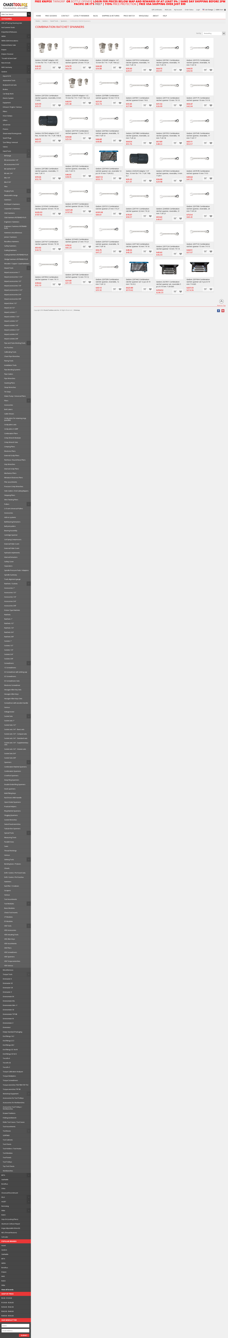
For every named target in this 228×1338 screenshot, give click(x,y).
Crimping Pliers (9, 447)
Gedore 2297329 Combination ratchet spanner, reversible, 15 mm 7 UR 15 (77, 168)
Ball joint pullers (10, 526)
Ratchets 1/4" (9, 628)
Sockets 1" (8, 641)
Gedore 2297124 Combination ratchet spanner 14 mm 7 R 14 (168, 247)
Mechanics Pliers (10, 473)
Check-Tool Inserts (11, 912)
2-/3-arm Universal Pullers (13, 508)
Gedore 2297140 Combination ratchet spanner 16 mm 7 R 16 (137, 245)
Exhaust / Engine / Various (12, 107)
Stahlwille (4, 1179)
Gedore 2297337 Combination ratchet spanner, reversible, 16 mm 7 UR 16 (107, 244)
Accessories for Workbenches (13, 1102)
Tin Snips (7, 392)
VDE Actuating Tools (11, 935)
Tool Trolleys (7, 1162)
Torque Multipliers (9, 1076)
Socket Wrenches (10, 820)
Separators (8, 566)
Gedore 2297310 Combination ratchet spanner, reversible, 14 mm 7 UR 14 (137, 62)
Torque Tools (7, 974)
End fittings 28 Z (8, 1045)
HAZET (3, 1202)
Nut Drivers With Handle (12, 798)
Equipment (7, 103)
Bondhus (4, 1184)
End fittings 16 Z (8, 1036)
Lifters (5, 120)
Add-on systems (10, 517)
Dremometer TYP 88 (10, 1014)
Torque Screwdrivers (10, 1080)
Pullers (6, 504)
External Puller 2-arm (11, 544)
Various (7, 707)
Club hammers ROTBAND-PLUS (15, 217)
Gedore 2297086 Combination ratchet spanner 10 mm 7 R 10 (107, 96)
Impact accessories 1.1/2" (13, 277)
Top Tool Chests (8, 1166)
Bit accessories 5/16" (11, 164)
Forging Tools (9, 191)
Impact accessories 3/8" (12, 299)
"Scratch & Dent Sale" (9, 58)
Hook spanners (9, 789)
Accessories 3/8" (10, 606)
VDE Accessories (10, 930)
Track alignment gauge (12, 579)
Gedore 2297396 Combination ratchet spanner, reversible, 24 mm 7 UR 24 (198, 208)
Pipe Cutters (8, 374)
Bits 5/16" (7, 182)
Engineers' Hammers (11, 222)
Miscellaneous (8, 970)
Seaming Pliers (9, 383)
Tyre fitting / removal (10, 142)
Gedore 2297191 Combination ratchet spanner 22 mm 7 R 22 (137, 210)
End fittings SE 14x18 (10, 1049)
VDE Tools (7, 926)
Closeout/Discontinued (9, 1193)
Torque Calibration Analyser (13, 1072)
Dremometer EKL (9, 1001)
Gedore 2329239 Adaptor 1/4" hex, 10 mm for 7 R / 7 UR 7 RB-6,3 (138, 173)
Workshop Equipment (10, 1094)
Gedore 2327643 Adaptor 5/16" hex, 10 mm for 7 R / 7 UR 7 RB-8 (48, 134)
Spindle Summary (10, 575)
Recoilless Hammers (11, 241)
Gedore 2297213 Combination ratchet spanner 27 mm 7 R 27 (107, 207)
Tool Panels (7, 1157)
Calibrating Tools (10, 352)
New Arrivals (5, 63)
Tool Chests (7, 1144)
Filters (5, 111)
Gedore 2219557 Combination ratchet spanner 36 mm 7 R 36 (77, 205)
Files (5, 186)
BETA (3, 1175)
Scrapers (7, 890)
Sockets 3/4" (8, 654)
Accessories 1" (9, 588)
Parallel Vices (9, 842)
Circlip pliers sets (10, 424)
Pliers (6, 401)
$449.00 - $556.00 (7, 1316)
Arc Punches (8, 347)
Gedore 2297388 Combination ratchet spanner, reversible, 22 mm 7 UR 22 (137, 135)
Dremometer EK (8, 996)
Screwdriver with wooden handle (16, 703)
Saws (6, 846)
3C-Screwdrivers (10, 676)
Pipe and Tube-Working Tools (14, 343)
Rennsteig (5, 1206)
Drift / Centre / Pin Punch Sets (15, 873)
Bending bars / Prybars (12, 864)
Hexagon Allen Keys (11, 694)
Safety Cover (9, 561)
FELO (3, 1197)
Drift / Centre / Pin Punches (14, 877)
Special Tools (9, 833)
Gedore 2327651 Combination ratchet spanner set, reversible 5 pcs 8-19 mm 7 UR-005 (168, 284)
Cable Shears (9, 414)
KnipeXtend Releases (9, 32)
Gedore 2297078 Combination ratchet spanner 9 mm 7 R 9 (198, 172)
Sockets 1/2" (8, 645)
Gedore (4, 72)
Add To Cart (54, 67)
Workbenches (8, 1171)
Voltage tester (9, 712)
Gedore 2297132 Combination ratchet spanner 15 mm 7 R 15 (198, 245)
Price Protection (124, 4)
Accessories (8, 405)
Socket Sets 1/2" (10, 725)
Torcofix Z (6, 1067)
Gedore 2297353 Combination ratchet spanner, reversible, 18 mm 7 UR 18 (168, 135)
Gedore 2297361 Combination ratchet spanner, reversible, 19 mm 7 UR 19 (168, 62)
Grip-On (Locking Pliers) (9, 1219)
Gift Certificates (157, 10)
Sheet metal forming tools (12, 133)
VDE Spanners (9, 957)
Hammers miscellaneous (13, 233)
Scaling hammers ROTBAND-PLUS (16, 255)
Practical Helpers (10, 806)
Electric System (8, 98)
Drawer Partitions (9, 1113)
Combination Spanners (12, 771)
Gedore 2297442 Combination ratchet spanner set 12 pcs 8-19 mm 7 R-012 (138, 281)
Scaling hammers (10, 250)
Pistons (5, 129)
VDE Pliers (8, 948)
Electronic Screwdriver (12, 685)
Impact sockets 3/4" (11, 334)
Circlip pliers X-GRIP (11, 429)
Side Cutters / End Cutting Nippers (16, 491)
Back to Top (221, 305)
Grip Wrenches (9, 464)
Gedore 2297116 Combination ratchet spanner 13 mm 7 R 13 (168, 99)
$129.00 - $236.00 (7, 1302)
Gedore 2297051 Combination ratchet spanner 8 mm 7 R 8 (137, 99)
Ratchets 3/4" (9, 632)
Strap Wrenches (10, 387)
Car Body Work (8, 94)
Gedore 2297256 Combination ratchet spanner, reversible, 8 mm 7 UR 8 (48, 97)
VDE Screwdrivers (10, 952)
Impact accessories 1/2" (12, 281)
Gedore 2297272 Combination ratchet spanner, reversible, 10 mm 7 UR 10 (198, 62)
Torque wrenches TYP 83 (12, 1089)
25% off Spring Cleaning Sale (11, 23)
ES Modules (8, 921)
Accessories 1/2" (10, 592)
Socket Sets (8, 716)
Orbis (3, 1188)
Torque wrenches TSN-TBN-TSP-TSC (15, 1085)
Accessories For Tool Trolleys (13, 1098)
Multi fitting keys (10, 793)
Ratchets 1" (8, 619)
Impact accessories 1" (12, 272)
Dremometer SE (8, 1010)
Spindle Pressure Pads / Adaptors (16, 570)
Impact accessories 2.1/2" (13, 290)
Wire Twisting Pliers (11, 500)
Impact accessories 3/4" (12, 294)
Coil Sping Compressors (12, 539)
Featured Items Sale (8, 45)
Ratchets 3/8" (9, 637)
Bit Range (7, 156)
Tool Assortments (10, 899)
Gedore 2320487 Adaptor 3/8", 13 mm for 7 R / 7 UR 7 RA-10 (47, 61)
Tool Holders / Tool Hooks (12, 1149)
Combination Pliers (11, 433)
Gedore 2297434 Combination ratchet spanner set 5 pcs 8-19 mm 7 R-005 (198, 281)
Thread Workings (10, 851)
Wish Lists (168, 10)
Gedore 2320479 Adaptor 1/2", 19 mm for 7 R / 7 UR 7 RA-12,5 (77, 96)
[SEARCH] (29, 14)
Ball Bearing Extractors (12, 522)
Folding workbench (9, 1118)
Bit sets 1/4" (8, 173)
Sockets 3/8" (8, 659)
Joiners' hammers (10, 237)
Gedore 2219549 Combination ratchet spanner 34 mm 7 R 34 (47, 207)
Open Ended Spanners (12, 802)
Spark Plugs (7, 138)
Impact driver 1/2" (10, 303)
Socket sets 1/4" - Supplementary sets (16, 744)
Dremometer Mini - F (10, 1005)
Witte (3, 1210)
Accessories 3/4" (10, 601)
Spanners (7, 762)
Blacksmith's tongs (11, 195)
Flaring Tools (8, 361)
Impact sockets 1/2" (11, 321)
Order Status (189, 10)
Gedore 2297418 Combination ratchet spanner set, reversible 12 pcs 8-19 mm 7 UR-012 (108, 170)
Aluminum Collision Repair (10, 1224)
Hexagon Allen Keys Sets (13, 698)
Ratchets (7, 614)
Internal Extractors (10, 557)
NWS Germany (6, 67)
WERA (3, 36)
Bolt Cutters (8, 409)
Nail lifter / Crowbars (11, 886)
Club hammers (9, 213)
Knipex (3, 50)
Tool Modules (9, 904)
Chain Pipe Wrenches (12, 356)
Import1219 (7, 76)
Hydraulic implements (12, 553)
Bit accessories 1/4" (11, 160)
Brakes (5, 89)
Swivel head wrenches (12, 824)
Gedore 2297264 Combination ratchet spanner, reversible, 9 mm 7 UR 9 (169, 173)
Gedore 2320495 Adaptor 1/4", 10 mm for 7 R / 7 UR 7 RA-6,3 (107, 61)
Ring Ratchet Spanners (12, 811)
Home (38, 21)
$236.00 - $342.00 (7, 1307)
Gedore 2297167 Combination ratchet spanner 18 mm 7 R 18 (47, 243)
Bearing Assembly (10, 531)
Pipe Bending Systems (12, 370)
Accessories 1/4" (10, 597)
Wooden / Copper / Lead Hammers (16, 263)
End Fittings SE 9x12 (10, 1054)
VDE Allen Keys (9, 939)
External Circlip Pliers (11, 455)
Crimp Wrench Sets (11, 442)
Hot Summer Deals (8, 27)
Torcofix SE (7, 1063)
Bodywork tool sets (10, 85)
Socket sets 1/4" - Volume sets (15, 749)
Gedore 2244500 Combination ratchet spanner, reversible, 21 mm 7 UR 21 (168, 211)
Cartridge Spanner (11, 535)
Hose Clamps (7, 116)
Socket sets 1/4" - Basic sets (14, 729)
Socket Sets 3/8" (10, 758)
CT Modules (8, 917)
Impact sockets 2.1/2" (11, 330)
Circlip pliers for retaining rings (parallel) (15, 419)
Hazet (3, 1245)
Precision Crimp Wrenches (13, 486)
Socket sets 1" (9, 721)
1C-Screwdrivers (10, 668)
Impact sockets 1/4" (11, 325)
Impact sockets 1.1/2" (11, 317)
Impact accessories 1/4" (12, 286)
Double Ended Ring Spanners (14, 784)
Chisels (7, 868)
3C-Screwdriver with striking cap (15, 672)
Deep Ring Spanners (11, 780)
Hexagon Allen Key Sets (12, 690)
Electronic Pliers (10, 451)
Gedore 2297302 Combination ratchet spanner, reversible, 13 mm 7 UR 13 (107, 133)
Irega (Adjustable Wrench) (10, 1228)
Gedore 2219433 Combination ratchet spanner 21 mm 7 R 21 (77, 240)
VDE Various (8, 965)
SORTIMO (6, 1135)
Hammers (7, 200)
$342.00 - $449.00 (7, 1311)
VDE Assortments (10, 943)
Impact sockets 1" (10, 312)
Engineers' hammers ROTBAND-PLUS (15, 227)
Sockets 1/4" (8, 650)
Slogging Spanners (11, 815)
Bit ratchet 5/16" (10, 169)
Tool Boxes (7, 1131)
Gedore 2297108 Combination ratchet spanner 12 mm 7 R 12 (77, 276)
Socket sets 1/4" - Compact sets (15, 734)
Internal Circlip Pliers (11, 469)
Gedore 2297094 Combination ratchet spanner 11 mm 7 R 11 (47, 278)
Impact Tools (8, 268)
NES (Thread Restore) (9, 1232)
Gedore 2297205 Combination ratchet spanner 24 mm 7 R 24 (77, 61)
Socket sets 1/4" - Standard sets (15, 738)
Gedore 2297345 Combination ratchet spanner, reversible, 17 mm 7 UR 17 (198, 135)
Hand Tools (7, 151)
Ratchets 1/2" (9, 623)
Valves (5, 147)
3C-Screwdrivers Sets (12, 681)
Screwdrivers (9, 663)
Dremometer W (8, 1018)
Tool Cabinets (8, 1140)
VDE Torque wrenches (12, 961)
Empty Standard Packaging (12, 1032)
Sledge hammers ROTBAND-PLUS (16, 259)
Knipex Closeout (7, 54)
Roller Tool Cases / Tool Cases (14, 1122)
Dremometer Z (8, 1023)
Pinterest (222, 310)
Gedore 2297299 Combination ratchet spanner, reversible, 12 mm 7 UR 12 (107, 281)
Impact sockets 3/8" (11, 339)
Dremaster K (7, 979)
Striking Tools (9, 859)
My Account (178, 10)
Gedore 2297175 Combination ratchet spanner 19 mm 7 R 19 (198, 99)
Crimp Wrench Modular (12, 438)
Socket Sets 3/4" (10, 753)
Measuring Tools (10, 837)
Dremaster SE (8, 983)
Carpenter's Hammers (12, 209)
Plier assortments (10, 482)
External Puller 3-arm (11, 548)
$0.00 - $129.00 (6, 1298)
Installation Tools (10, 365)
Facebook (218, 310)
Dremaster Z (7, 992)
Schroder (4, 1237)
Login (198, 10)
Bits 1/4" (7, 178)
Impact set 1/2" (9, 308)
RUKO (3, 1215)
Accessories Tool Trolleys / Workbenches (12, 1108)
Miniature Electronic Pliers (13, 477)
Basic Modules (9, 908)
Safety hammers (10, 246)
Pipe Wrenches (9, 378)
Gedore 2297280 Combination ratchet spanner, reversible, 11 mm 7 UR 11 (46, 170)
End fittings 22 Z (8, 1041)
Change (210, 10)
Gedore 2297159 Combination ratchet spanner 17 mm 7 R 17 (77, 132)
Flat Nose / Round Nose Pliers (15, 460)
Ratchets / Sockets (11, 584)
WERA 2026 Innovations (9, 41)
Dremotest (6, 1027)
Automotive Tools (9, 80)
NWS (3, 1276)
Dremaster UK (8, 988)
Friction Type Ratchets (12, 610)
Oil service (6, 125)
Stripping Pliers (9, 495)
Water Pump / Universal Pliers (15, 396)
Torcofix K (6, 1058)
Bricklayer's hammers (12, 204)
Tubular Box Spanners (12, 828)
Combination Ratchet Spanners (15, 767)
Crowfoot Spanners (11, 775)
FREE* (98, 4)
